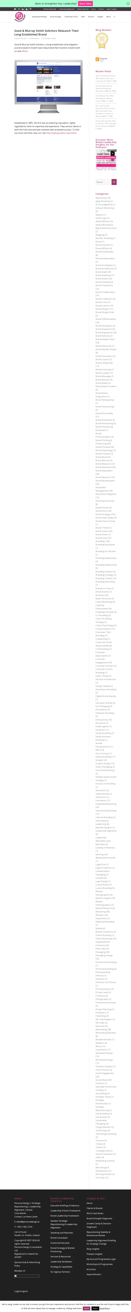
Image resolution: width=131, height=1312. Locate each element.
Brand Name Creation (106, 386)
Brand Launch (102, 359)
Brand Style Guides (105, 517)
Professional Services (106, 1002)
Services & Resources (61, 1256)
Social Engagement (105, 1073)
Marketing (101, 911)
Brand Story (101, 510)
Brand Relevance (104, 467)
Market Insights (103, 898)
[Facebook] (19, 9)
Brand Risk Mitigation (106, 494)
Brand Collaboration (105, 292)
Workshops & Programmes (100, 1264)
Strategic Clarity (103, 1096)
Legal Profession (104, 867)
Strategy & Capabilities (61, 1266)
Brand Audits (102, 278)
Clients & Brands (83, 9)
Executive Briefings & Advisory (65, 1205)
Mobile (99, 928)
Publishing (101, 1016)
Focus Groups (102, 753)
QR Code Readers (104, 1019)
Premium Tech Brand (106, 982)
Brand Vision (102, 534)
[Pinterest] (30, 9)
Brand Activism (103, 245)
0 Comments (34, 38)
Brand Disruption (104, 325)
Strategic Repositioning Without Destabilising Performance (104, 88)
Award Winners (103, 221)
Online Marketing (104, 938)
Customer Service (104, 665)
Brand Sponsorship (105, 500)
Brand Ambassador (105, 251)
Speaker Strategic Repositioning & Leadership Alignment (64, 1224)
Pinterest (100, 979)
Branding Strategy (104, 575)
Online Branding (103, 935)
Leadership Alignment (66, 9)
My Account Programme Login (101, 1259)
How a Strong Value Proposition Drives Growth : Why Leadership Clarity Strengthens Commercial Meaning (106, 110)
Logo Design (102, 881)
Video (98, 1157)
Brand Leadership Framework (65, 1215)
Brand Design (102, 309)
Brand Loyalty (102, 373)
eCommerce (101, 709)
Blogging (100, 234)
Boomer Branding (104, 238)
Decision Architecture (106, 679)
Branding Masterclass (106, 558)
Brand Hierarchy (103, 346)
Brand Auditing (103, 275)
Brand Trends (102, 527)
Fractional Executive (60, 1242)
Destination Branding (106, 689)
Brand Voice (101, 538)
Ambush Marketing (105, 208)
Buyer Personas (103, 598)
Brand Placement (104, 420)
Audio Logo (101, 218)
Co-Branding (102, 615)
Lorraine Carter (50, 38)
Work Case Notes (95, 1213)
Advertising (101, 197)
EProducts (100, 723)
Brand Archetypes (104, 265)
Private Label (102, 992)
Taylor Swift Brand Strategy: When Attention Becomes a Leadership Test (106, 78)
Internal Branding (104, 817)
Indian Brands (102, 793)
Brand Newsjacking (105, 399)
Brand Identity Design (106, 349)
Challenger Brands (104, 612)
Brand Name (102, 383)
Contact (101, 9)
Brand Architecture (105, 268)
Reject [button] (95, 1308)
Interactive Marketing (106, 810)
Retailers (100, 1043)
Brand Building (103, 282)
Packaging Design (104, 955)
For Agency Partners (60, 1271)
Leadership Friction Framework (65, 1210)
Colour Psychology (104, 625)
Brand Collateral (103, 298)
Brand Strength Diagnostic (99, 1218)
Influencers (101, 797)
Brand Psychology (104, 450)
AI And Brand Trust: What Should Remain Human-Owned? (105, 98)
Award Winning (103, 224)
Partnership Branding (106, 962)
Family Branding (103, 733)
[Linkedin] (23, 9)
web (40, 133)
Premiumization (103, 989)
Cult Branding (102, 649)
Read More (105, 1308)
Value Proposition (104, 1154)
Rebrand (100, 1026)
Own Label (101, 948)
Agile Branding (103, 201)
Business (100, 595)
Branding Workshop (105, 581)
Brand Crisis (101, 302)
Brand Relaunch (103, 463)
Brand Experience (104, 332)
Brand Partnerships (105, 406)
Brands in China (103, 588)
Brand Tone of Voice (105, 521)
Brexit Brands (102, 591)
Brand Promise (103, 447)
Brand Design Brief (105, 312)
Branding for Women (106, 551)
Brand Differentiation (106, 319)
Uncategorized (103, 1150)
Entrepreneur (102, 719)
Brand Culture (102, 305)
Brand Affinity (102, 248)
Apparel (99, 214)
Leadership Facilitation (61, 1261)
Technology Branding (106, 1133)
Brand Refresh (103, 460)
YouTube (100, 1177)
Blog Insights (93, 1248)
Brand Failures (103, 335)
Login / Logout (111, 9)
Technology (101, 1130)
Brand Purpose (103, 453)
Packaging (101, 952)
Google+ (100, 760)
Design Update (103, 686)
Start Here (85, 3)
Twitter (99, 1147)
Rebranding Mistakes (106, 1032)
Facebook (100, 729)
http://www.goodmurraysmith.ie (61, 133)
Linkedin (100, 878)
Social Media (101, 1080)
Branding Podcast (104, 571)
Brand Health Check (105, 339)
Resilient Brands (103, 1039)
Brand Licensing (103, 369)
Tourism (100, 1140)
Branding (100, 541)
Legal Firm (101, 864)
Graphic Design (103, 763)
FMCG (98, 750)
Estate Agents (102, 726)
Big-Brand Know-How (106, 228)
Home (93, 9)
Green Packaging (104, 766)
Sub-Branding (102, 1113)
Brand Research (103, 477)
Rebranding (101, 1029)
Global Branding (103, 756)
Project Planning (103, 1009)
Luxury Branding (104, 888)
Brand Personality (104, 413)
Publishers (101, 1012)
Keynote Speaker (104, 827)
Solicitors (100, 1083)
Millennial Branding (105, 921)
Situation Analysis (104, 1066)
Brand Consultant (59, 1237)
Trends (99, 1144)
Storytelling (101, 1093)
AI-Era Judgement (104, 204)
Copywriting (101, 639)
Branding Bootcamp (105, 544)
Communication (103, 628)
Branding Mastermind (106, 564)
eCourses (91, 1269)
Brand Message (103, 376)
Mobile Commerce (104, 931)
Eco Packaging (102, 706)
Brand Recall (101, 457)
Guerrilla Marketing (105, 770)
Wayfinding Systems (105, 1160)
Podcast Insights (94, 1254)
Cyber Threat (102, 675)
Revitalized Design (104, 1059)
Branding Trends (104, 578)
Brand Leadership (50, 9)
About (89, 1203)
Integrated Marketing (106, 804)
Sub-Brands (101, 1117)
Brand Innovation (104, 356)
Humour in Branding (105, 783)
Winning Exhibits (104, 1174)
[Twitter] (15, 9)
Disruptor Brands (104, 703)
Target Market (103, 1127)
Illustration (101, 790)
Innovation (101, 800)
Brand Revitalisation (105, 480)
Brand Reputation (104, 470)
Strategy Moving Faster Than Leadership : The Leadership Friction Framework (106, 123)
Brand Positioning (104, 423)
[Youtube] (26, 9)
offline (24, 51)
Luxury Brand (102, 884)
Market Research (104, 908)
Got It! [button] (86, 1308)
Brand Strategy (103, 514)
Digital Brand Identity (106, 696)
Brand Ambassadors (105, 258)
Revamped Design (104, 1053)
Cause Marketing (104, 601)
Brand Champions (104, 285)
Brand (98, 241)
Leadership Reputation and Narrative (103, 841)
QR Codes (100, 1022)
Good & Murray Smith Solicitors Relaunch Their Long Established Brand (46, 32)
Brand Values (102, 531)
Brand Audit (101, 272)
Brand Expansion (104, 329)
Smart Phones (102, 1069)
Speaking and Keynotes (62, 1232)
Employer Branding (105, 713)
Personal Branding (105, 968)
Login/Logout (21, 1291)
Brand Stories (102, 507)
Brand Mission (103, 379)
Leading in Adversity (105, 847)
